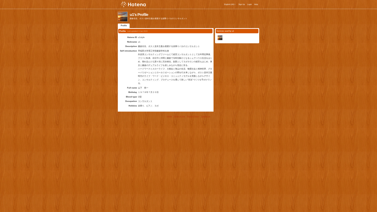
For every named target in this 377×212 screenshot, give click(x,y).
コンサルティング (150, 79)
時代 (140, 76)
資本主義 (158, 46)
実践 (194, 76)
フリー (141, 58)
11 (199, 54)
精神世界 (202, 69)
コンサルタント (192, 46)
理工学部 (152, 51)
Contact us (205, 116)
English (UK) (229, 4)
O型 (140, 97)
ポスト (151, 46)
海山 (177, 69)
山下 (140, 88)
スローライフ (158, 69)
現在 (179, 65)
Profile (124, 25)
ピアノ (149, 106)
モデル (186, 76)
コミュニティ (177, 76)
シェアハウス (196, 58)
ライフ (160, 65)
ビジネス (165, 76)
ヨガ (185, 61)
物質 (189, 69)
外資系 (141, 54)
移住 (169, 61)
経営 (198, 61)
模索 (167, 46)
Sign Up (241, 4)
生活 (204, 58)
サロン (190, 61)
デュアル (152, 65)
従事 (206, 54)
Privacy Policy (193, 116)
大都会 (170, 69)
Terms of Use (179, 116)
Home (169, 116)
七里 (154, 61)
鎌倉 (140, 46)
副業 (175, 61)
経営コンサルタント (182, 54)
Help (256, 4)
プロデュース (167, 79)
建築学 (160, 51)
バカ (181, 46)
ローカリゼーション (166, 72)
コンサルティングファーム (156, 54)
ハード (141, 69)
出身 (167, 51)
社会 (194, 69)
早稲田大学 (143, 51)
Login (249, 4)
